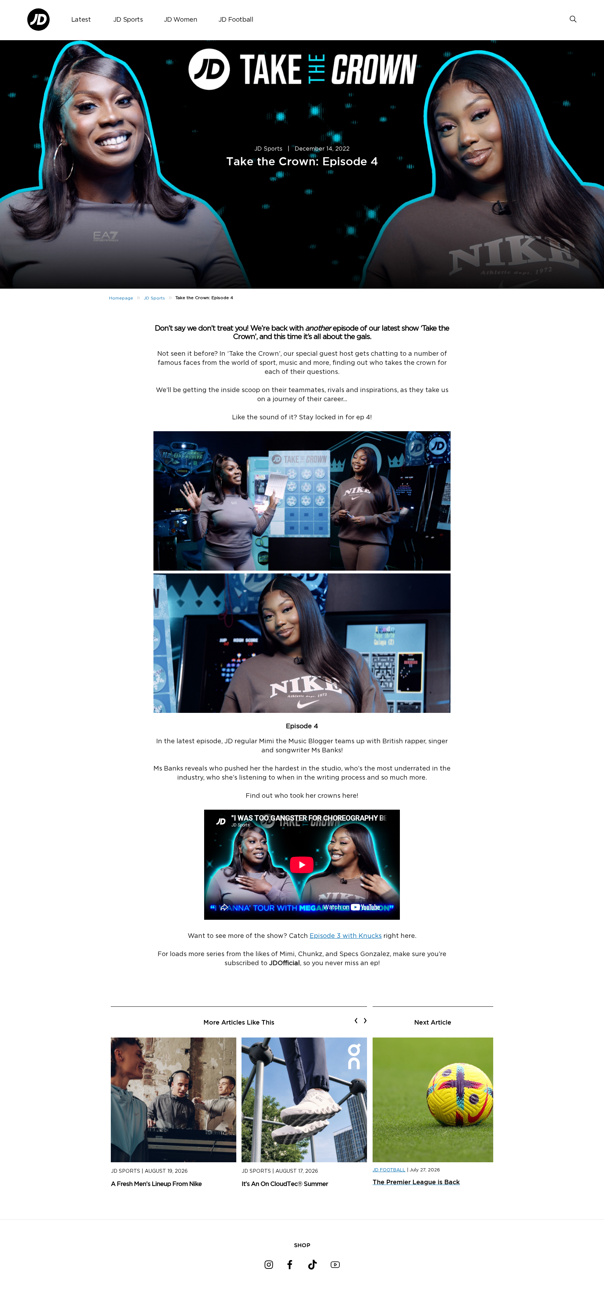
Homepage (121, 298)
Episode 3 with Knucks (346, 936)
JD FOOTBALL (389, 1170)
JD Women (180, 20)
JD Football (235, 20)
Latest (81, 20)
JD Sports (128, 20)
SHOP (302, 1245)
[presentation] (356, 1020)
